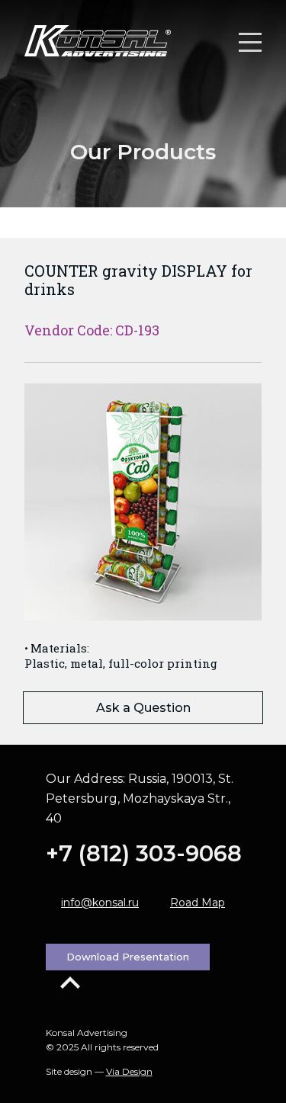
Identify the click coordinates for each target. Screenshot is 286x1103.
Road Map (197, 902)
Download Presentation (127, 957)
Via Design (129, 1071)
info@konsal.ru (100, 902)
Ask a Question (143, 708)
